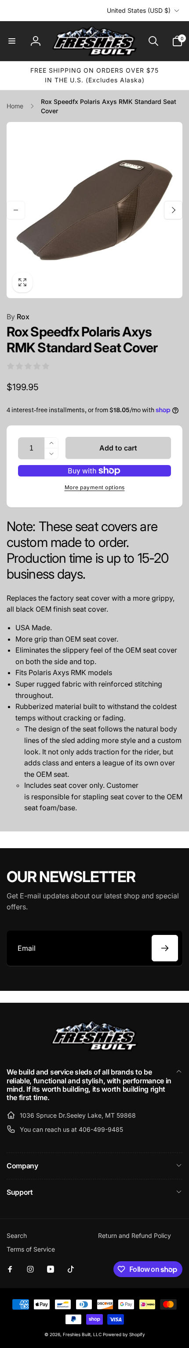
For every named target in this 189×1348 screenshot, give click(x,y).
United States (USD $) (139, 10)
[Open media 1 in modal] (94, 210)
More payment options (95, 487)
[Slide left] (16, 210)
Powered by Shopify (124, 1334)
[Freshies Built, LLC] (94, 1049)
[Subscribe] (165, 948)
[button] (12, 41)
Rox (18, 316)
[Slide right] (173, 210)
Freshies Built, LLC (82, 1334)
